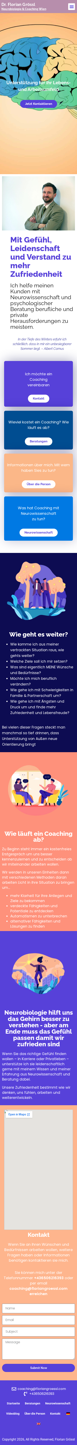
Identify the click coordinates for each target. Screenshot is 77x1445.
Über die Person (34, 1413)
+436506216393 (49, 1277)
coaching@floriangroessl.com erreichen (38, 1291)
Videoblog (13, 1413)
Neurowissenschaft (57, 1403)
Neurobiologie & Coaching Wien (23, 9)
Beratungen (32, 1403)
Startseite (13, 1403)
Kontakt (55, 1413)
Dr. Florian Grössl (18, 4)
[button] (71, 6)
